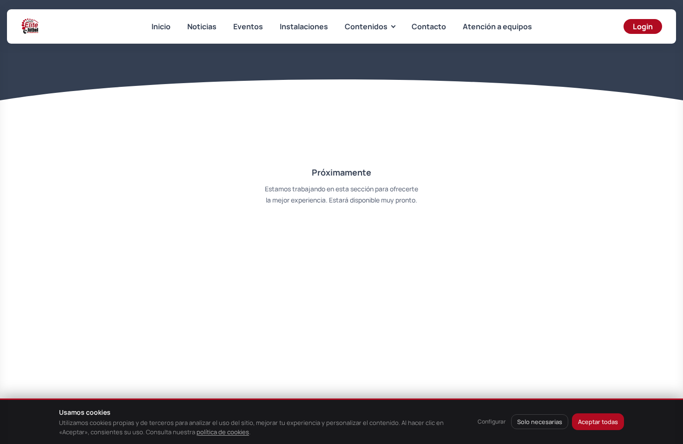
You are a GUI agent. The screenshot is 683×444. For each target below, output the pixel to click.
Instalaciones (304, 26)
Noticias (202, 26)
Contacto (429, 26)
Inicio (161, 26)
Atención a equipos (497, 26)
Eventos (248, 26)
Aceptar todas (598, 422)
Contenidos (366, 26)
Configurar (492, 421)
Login (643, 26)
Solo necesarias (539, 422)
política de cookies (223, 432)
